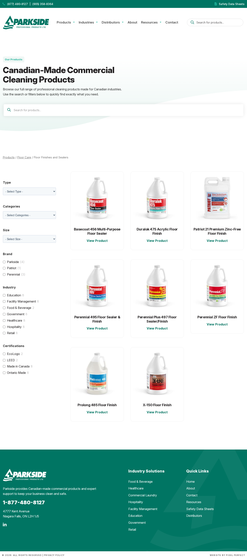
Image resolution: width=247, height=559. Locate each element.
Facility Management (21, 301)
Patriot (11, 268)
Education (14, 295)
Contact (171, 22)
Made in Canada (18, 366)
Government (15, 314)
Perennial (13, 274)
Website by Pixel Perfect (227, 555)
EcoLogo (13, 354)
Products (64, 22)
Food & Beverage (19, 308)
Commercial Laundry (142, 495)
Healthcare (14, 320)
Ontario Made (16, 373)
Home (190, 481)
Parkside (13, 262)
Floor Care (24, 157)
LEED (11, 360)
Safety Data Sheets (231, 4)
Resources (149, 22)
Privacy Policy (54, 555)
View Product (97, 241)
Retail (11, 333)
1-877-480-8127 (24, 502)
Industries (86, 22)
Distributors (111, 22)
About (132, 22)
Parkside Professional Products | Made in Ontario (26, 22)
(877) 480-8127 (17, 4)
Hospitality (14, 327)
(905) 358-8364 (42, 4)
